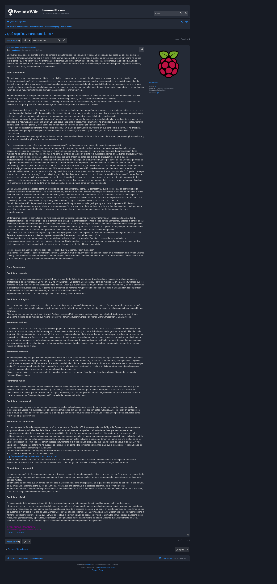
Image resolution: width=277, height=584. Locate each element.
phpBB (89, 564)
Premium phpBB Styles (106, 567)
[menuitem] (22, 22)
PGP (23, 532)
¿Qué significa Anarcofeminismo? (29, 33)
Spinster (10, 532)
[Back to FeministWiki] (24, 11)
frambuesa (153, 83)
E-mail (17, 532)
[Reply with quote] (141, 49)
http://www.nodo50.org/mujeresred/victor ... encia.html (32, 456)
